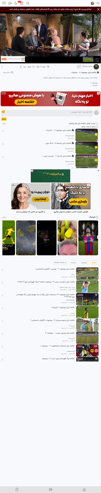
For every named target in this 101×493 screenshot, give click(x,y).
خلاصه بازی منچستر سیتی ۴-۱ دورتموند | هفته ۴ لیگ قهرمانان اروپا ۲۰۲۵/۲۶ (46, 282)
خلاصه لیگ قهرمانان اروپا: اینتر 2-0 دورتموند (58, 358)
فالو (79, 66)
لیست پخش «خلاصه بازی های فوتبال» (82, 123)
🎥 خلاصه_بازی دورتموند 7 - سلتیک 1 (59, 130)
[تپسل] (32, 170)
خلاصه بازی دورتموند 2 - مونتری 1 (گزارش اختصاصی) (55, 269)
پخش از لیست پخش (88, 127)
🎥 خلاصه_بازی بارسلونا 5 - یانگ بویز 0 (59, 143)
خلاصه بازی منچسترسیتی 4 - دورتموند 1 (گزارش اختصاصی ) (52, 320)
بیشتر (4, 123)
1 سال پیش (7, 72)
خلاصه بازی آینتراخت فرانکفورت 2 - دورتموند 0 (57, 346)
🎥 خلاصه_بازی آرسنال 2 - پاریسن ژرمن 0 (58, 156)
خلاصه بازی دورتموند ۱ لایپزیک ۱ (63, 307)
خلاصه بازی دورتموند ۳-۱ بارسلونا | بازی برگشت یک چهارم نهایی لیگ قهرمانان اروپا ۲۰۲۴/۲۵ (45, 295)
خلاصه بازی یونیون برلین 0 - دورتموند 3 (60, 333)
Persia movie (87, 66)
